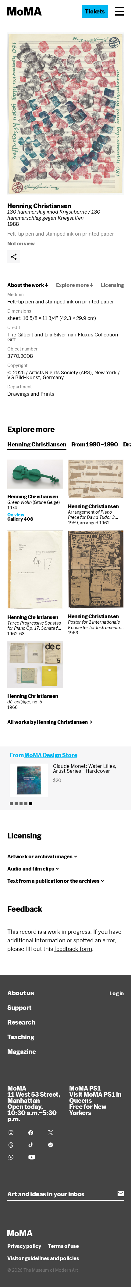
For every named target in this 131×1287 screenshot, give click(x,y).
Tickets (95, 11)
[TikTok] (34, 1145)
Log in (116, 993)
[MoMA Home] (24, 11)
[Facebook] (34, 1132)
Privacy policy (24, 1246)
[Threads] (14, 1145)
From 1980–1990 (94, 444)
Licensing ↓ (115, 285)
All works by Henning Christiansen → (49, 722)
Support (19, 1007)
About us (20, 992)
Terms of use (63, 1246)
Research (21, 1022)
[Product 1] (11, 803)
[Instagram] (14, 1132)
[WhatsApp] (14, 1157)
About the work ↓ (28, 285)
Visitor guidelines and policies (43, 1258)
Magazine (21, 1051)
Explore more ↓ (75, 285)
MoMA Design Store (50, 755)
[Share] (13, 256)
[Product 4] (25, 803)
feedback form (73, 948)
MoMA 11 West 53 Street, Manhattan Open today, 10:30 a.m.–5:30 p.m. (33, 1103)
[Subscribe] (121, 1193)
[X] (54, 1132)
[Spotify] (54, 1145)
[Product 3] (21, 803)
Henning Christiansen (39, 205)
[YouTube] (34, 1157)
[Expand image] (65, 113)
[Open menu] (119, 11)
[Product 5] (30, 803)
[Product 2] (16, 803)
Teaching (20, 1036)
